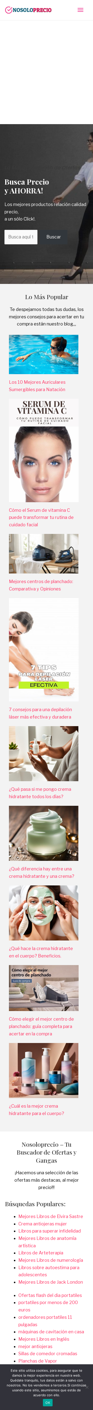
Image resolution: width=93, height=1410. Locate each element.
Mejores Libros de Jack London (50, 1282)
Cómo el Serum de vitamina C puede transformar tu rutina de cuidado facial (41, 517)
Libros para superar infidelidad (49, 1231)
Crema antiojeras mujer (42, 1223)
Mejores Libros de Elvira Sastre (50, 1216)
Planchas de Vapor (37, 1361)
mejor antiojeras (35, 1346)
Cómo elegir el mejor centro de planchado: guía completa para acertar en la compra (41, 1026)
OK (47, 1403)
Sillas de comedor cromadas (47, 1353)
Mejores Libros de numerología (50, 1260)
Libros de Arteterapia (40, 1252)
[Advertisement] (46, 69)
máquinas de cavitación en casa (51, 1331)
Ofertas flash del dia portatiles (50, 1295)
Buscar (53, 236)
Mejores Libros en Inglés (43, 1339)
